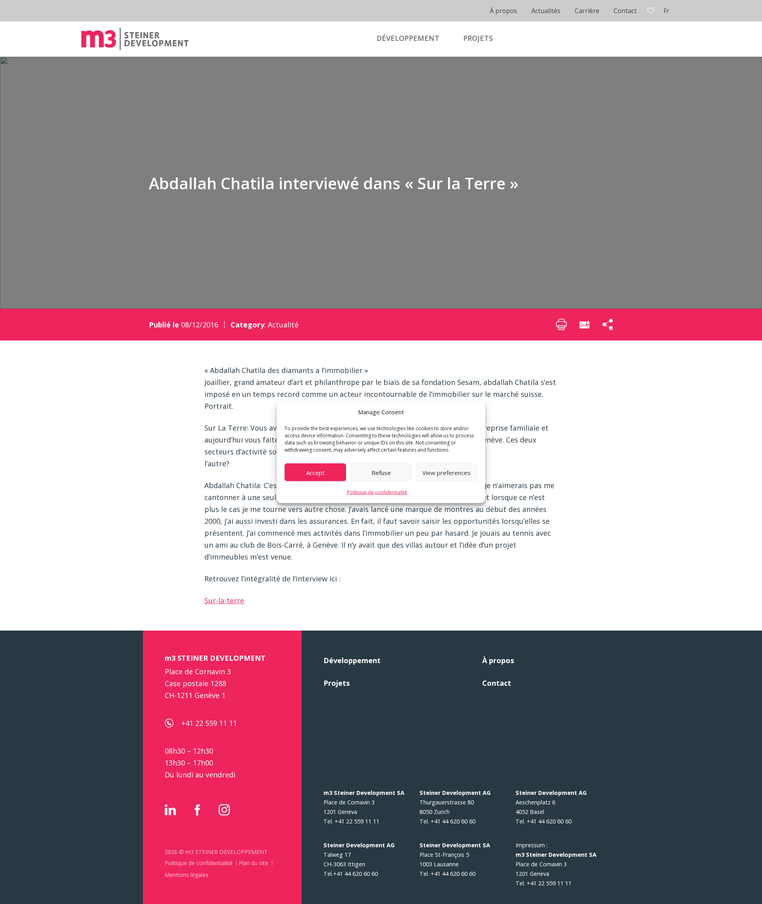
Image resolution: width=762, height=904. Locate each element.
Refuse (381, 472)
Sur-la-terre (224, 600)
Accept (315, 472)
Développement (352, 660)
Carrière (587, 10)
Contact (625, 10)
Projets (336, 683)
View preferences (446, 472)
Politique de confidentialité (377, 492)
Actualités (545, 10)
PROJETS (478, 38)
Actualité (283, 324)
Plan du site (253, 863)
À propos (503, 10)
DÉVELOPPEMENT (408, 38)
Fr (667, 10)
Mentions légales (186, 875)
